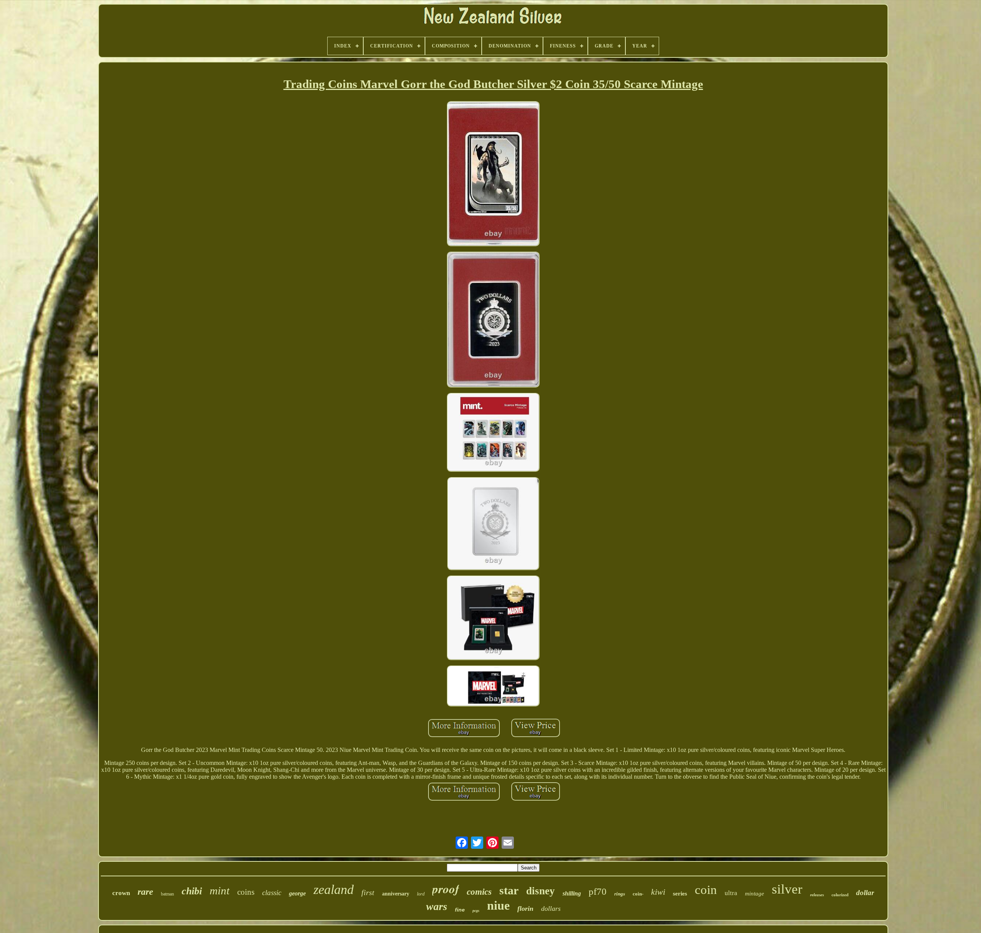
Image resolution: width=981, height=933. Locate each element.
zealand (333, 889)
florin (525, 908)
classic (271, 893)
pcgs (475, 910)
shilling (572, 893)
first (367, 892)
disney (540, 891)
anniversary (395, 894)
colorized (840, 894)
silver (787, 889)
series (680, 894)
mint (220, 890)
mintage (754, 894)
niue (498, 905)
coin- (638, 894)
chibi (192, 891)
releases (817, 894)
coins (245, 892)
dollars (551, 908)
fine (460, 910)
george (297, 893)
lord (421, 894)
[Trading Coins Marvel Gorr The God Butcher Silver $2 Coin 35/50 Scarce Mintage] (493, 174)
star (508, 890)
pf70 (598, 891)
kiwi (658, 892)
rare (145, 892)
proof (445, 888)
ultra (731, 893)
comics (479, 892)
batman (167, 894)
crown (121, 893)
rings (619, 894)
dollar (865, 893)
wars (436, 906)
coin (706, 890)
